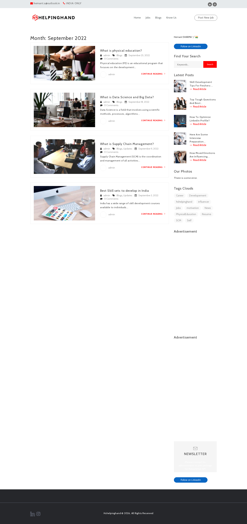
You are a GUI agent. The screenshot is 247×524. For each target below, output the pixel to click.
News (208, 208)
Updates (127, 148)
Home (137, 17)
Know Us (171, 17)
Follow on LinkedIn (191, 46)
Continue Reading (152, 73)
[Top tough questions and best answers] (180, 103)
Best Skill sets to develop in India (124, 191)
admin (107, 55)
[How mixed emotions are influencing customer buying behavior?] (180, 156)
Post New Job (206, 17)
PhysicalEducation (186, 214)
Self (189, 220)
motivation (193, 208)
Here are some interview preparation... (199, 138)
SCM (178, 220)
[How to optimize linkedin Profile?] (180, 120)
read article (199, 89)
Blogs (158, 17)
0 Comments (111, 58)
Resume (206, 214)
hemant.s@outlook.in (47, 3)
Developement (197, 195)
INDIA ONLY (73, 3)
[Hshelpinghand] (53, 17)
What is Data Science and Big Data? (127, 97)
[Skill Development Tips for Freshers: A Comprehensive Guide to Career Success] (180, 85)
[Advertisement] (195, 286)
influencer (203, 201)
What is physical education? (121, 50)
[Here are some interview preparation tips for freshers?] (180, 138)
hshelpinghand (184, 201)
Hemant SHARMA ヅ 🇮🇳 (186, 37)
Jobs (148, 17)
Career (179, 195)
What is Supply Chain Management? (127, 144)
